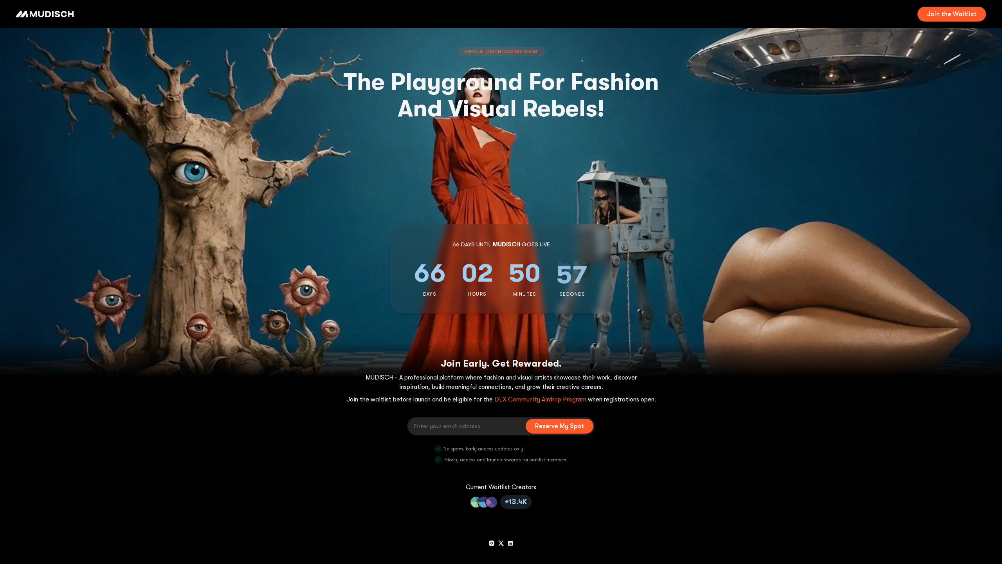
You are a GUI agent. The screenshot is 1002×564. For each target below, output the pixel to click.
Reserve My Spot (559, 426)
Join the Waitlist (952, 14)
